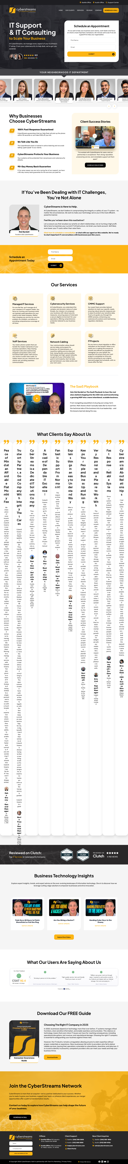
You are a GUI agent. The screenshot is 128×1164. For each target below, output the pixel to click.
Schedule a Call (111, 10)
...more (27, 926)
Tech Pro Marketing (54, 1161)
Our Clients (69, 10)
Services (80, 10)
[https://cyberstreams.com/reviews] (23, 57)
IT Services (17, 857)
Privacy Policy (66, 1161)
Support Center (113, 2)
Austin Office (99, 2)
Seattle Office (86, 2)
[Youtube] (105, 1162)
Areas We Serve (85, 1162)
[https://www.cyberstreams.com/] (22, 10)
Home (61, 10)
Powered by (60, 989)
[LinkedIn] (102, 1162)
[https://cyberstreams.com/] (20, 1137)
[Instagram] (107, 1162)
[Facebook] (99, 1162)
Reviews (89, 10)
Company (98, 10)
